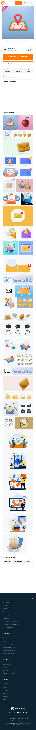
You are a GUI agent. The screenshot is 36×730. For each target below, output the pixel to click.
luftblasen (7, 695)
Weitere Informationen (10, 81)
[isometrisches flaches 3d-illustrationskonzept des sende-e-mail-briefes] (11, 287)
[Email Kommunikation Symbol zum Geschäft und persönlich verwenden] (9, 369)
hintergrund (18, 695)
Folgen (30, 50)
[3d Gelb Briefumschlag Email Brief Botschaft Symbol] (11, 405)
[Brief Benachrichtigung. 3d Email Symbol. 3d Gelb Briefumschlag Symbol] (18, 502)
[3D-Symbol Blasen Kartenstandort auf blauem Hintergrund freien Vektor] (10, 122)
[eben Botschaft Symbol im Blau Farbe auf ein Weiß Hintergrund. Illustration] (7, 349)
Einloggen (26, 3)
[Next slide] (29, 696)
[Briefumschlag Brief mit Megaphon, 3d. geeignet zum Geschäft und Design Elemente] (9, 252)
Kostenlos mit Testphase (18, 57)
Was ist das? (18, 77)
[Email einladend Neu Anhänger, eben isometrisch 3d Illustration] (9, 394)
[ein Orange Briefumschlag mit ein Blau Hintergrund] (10, 200)
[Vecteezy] (3, 3)
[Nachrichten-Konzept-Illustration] (10, 448)
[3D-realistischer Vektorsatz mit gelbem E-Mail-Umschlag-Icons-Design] (18, 514)
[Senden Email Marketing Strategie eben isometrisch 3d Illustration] (15, 678)
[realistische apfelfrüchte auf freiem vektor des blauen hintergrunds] (10, 137)
